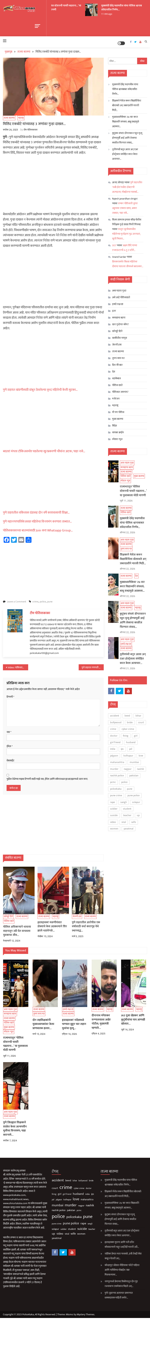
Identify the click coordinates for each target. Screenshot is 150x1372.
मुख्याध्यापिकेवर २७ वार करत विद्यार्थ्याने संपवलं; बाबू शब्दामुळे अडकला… (125, 121)
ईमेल (10, 746)
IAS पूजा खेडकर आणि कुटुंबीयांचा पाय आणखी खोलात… (133, 1020)
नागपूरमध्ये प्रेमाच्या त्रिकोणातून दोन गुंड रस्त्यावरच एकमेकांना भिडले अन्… (121, 1283)
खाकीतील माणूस (119, 338)
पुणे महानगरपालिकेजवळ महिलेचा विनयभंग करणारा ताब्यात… (37, 521)
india (112, 749)
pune (49, 601)
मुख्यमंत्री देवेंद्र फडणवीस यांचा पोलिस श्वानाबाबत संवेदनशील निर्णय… (119, 7)
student (127, 809)
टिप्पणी (10, 697)
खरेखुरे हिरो (8, 916)
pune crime (116, 795)
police (43, 601)
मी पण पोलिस (118, 412)
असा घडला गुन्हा (119, 291)
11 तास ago (102, 14)
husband (131, 742)
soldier (113, 809)
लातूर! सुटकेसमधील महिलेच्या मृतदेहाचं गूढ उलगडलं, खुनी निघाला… (126, 234)
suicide (114, 815)
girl (135, 736)
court (141, 722)
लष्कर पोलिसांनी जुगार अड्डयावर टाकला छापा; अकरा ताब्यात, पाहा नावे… (125, 208)
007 (114, 245)
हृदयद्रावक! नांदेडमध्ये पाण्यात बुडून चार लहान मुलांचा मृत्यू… (74, 1024)
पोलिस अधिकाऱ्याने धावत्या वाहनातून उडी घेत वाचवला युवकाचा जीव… (17, 931)
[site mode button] (121, 43)
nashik (140, 769)
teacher (127, 815)
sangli (123, 802)
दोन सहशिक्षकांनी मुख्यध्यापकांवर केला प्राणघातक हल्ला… (43, 1024)
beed (127, 716)
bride (130, 722)
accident (114, 716)
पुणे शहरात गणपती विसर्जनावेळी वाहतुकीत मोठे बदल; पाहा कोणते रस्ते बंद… (93, 667)
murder (114, 769)
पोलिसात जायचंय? (120, 392)
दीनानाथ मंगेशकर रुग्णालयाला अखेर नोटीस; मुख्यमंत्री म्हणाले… (101, 1022)
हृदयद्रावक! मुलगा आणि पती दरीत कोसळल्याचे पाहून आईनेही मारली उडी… (122, 1244)
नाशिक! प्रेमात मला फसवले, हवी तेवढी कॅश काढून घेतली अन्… (123, 1256)
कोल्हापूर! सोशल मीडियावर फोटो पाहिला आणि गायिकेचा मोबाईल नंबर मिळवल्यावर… (122, 1270)
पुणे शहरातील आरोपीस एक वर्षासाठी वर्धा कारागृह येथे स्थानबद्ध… (86, 927)
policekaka (115, 789)
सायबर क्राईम (118, 432)
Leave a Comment (16, 601)
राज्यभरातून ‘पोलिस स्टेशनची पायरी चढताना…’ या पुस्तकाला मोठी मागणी (54, 7)
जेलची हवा (77, 916)
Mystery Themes (85, 1314)
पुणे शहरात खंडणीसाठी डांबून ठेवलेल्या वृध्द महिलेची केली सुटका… (40, 390)
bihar (138, 716)
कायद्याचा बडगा (22, 367)
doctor (113, 736)
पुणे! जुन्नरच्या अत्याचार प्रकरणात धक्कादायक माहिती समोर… (119, 1295)
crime (35, 601)
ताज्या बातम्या (21, 431)
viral (123, 822)
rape (112, 802)
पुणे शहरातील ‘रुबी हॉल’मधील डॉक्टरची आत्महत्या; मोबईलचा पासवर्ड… (127, 187)
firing (125, 736)
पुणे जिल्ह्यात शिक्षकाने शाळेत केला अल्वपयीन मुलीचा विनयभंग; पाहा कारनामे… (15, 1129)
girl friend (115, 742)
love (141, 756)
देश (15, 463)
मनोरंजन (115, 399)
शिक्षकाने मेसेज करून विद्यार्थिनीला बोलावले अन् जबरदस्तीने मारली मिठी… (126, 105)
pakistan (133, 775)
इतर (114, 311)
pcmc (113, 782)
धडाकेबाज (116, 378)
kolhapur (128, 756)
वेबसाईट (10, 761)
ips (122, 749)
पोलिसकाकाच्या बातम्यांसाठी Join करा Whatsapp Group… (38, 530)
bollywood (115, 722)
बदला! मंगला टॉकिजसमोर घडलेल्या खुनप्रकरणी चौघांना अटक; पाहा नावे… (44, 451)
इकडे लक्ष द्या (21, 522)
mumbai (134, 762)
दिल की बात (117, 365)
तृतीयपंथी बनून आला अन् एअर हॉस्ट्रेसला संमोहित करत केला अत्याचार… (125, 154)
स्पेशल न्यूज (18, 376)
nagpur (128, 769)
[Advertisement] (53, 184)
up (138, 815)
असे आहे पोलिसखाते (121, 297)
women (114, 829)
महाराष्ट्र (21, 118)
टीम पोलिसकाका (31, 129)
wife (133, 822)
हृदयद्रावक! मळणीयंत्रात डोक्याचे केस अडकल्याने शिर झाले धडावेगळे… (52, 927)
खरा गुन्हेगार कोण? (120, 324)
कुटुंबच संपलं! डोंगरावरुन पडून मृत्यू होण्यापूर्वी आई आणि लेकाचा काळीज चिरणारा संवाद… (127, 138)
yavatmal (128, 829)
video (113, 822)
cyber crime (128, 729)
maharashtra (117, 762)
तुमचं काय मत (118, 358)
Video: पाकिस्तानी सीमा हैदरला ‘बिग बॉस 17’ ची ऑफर (18, 667)
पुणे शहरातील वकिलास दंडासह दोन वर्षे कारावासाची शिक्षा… (36, 512)
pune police (134, 795)
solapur (136, 802)
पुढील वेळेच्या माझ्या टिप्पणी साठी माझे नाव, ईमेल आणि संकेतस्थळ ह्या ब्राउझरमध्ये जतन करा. (47, 779)
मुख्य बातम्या (117, 419)
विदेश (114, 426)
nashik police (117, 775)
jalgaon (114, 756)
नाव (9, 732)
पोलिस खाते (19, 372)
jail (130, 749)
